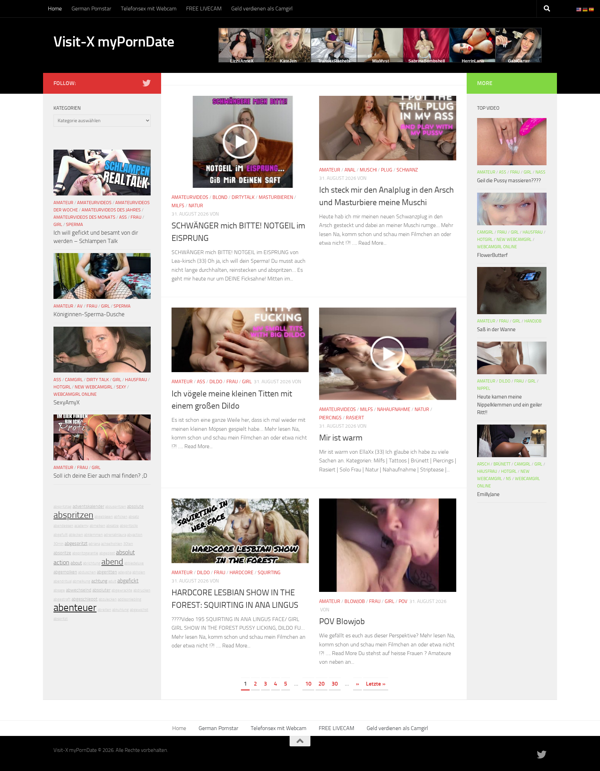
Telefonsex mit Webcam (148, 8)
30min (58, 544)
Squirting (269, 573)
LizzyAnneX (241, 61)
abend (112, 562)
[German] (585, 9)
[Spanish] (592, 9)
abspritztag (62, 506)
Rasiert (355, 418)
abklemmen (93, 535)
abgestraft (61, 599)
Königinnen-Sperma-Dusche (89, 314)
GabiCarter (519, 61)
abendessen (63, 525)
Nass (540, 172)
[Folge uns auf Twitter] (146, 83)
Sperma (74, 224)
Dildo (215, 382)
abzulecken (108, 599)
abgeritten (107, 572)
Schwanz (407, 170)
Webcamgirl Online (75, 394)
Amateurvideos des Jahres (111, 209)
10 (308, 683)
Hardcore (241, 573)
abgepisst (107, 553)
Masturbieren (276, 197)
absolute (135, 506)
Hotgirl (62, 386)
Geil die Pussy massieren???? (509, 180)
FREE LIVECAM (204, 8)
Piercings (330, 418)
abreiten (104, 609)
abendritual (62, 581)
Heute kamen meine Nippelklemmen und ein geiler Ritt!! (509, 405)
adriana (94, 544)
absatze (112, 525)
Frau (232, 382)
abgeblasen (103, 516)
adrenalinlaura (115, 535)
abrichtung (91, 563)
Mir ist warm (340, 438)
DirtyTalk (243, 197)
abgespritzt (76, 543)
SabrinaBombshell (426, 61)
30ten (128, 544)
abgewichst (139, 609)
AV (80, 306)
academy (81, 525)
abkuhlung (120, 609)
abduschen (87, 572)
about (76, 563)
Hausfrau (136, 379)
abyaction (134, 535)
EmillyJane (488, 494)
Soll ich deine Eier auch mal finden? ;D (100, 475)
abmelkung (81, 581)
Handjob (532, 321)
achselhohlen (111, 544)
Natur (196, 206)
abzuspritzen (115, 506)
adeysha (124, 572)
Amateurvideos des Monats (84, 217)
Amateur (329, 170)
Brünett (501, 464)
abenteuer (75, 608)
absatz (133, 516)
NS (508, 478)
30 (335, 683)
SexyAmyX (66, 402)
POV (403, 601)
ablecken (76, 535)
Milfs (178, 206)
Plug (386, 170)
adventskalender (88, 506)
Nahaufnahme (393, 409)
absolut (125, 552)
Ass (201, 382)
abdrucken (141, 590)
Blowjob (354, 601)
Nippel (483, 388)
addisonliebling (129, 599)
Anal (350, 170)
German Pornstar (91, 8)
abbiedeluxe (134, 563)
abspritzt (60, 619)
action (61, 562)
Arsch (483, 464)
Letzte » (375, 683)
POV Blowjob (342, 621)
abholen (138, 572)
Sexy (121, 386)
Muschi (368, 170)
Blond (219, 197)
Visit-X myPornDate (113, 41)
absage (59, 590)
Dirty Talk (97, 379)
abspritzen (73, 515)
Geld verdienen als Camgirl (262, 8)
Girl (247, 382)
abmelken (97, 525)
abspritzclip (129, 525)
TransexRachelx (334, 61)
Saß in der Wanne (496, 329)
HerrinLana (473, 61)
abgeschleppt (85, 599)
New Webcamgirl (93, 386)
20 (321, 683)
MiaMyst (380, 61)
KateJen (288, 61)
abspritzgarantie (85, 553)
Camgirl (74, 379)
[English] (579, 9)
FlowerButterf (492, 255)
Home (55, 8)
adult (112, 581)
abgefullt (60, 535)
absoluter (101, 590)
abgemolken (65, 572)
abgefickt (128, 580)
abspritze (62, 552)
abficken (120, 516)
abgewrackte (121, 590)
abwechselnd (78, 590)
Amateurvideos (190, 197)
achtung (99, 581)
